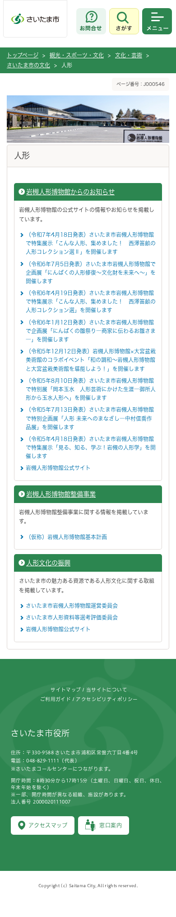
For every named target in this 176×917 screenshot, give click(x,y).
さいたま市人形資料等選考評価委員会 (72, 617)
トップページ (22, 55)
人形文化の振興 (48, 563)
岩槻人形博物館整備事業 (61, 494)
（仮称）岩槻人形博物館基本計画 (66, 537)
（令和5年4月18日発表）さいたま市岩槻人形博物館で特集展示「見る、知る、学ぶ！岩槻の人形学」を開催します (91, 447)
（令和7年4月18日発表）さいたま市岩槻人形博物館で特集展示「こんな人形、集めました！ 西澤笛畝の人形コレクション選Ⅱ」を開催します (91, 243)
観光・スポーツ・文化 (77, 55)
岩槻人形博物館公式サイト (58, 467)
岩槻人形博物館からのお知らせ (70, 191)
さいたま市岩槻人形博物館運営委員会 (72, 605)
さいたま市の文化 (28, 65)
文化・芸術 (128, 55)
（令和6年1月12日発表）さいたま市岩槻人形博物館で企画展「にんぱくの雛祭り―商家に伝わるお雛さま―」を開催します (91, 331)
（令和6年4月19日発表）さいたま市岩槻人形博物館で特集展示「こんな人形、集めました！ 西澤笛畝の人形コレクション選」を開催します (91, 301)
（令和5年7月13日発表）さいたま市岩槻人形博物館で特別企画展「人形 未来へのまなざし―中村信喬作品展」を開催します (90, 418)
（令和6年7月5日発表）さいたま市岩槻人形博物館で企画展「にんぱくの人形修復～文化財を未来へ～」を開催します (91, 272)
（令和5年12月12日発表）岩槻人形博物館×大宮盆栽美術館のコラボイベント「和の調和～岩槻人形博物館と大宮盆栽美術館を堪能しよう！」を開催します (91, 359)
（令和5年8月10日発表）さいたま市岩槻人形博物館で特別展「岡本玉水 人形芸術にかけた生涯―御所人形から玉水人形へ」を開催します (91, 389)
